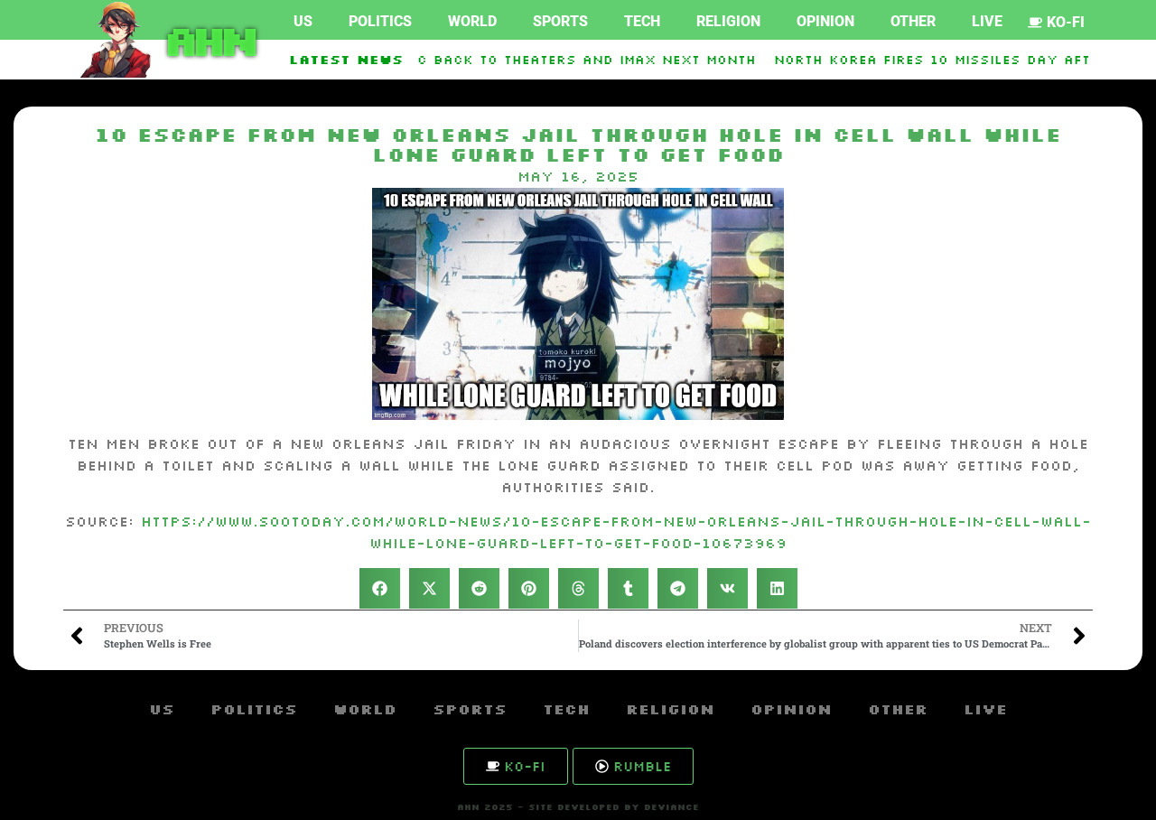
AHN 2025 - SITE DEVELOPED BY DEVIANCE (578, 807)
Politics (380, 21)
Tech (642, 21)
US (303, 21)
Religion (728, 21)
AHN (207, 40)
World (472, 21)
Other (913, 21)
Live (987, 21)
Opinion (825, 21)
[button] (379, 588)
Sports (560, 21)
